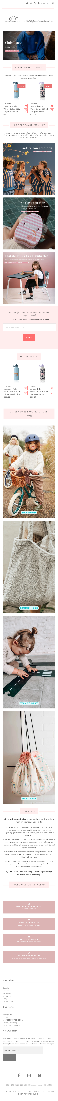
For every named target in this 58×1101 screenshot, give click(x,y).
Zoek (29, 337)
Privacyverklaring (10, 1023)
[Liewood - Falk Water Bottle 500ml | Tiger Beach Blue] (16, 91)
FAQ (5, 999)
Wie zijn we (7, 1015)
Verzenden (7, 993)
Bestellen (6, 988)
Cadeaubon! (8, 1001)
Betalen (6, 991)
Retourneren (8, 996)
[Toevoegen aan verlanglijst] (26, 110)
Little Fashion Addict (32, 1091)
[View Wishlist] (31, 3)
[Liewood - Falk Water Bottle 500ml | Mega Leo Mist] (42, 91)
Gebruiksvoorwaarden (12, 1025)
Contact (6, 1017)
